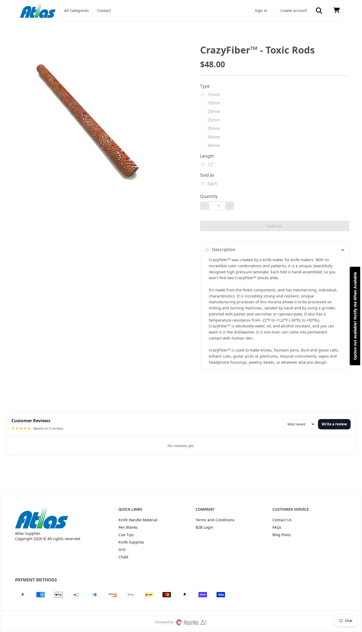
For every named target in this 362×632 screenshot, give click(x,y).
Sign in (261, 10)
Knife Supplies (131, 542)
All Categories (76, 10)
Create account (293, 10)
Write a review (334, 424)
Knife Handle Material (137, 519)
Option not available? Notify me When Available (354, 316)
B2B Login (204, 527)
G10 (121, 549)
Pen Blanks (128, 527)
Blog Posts (281, 534)
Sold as (207, 175)
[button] (319, 10)
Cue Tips (126, 534)
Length (207, 156)
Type (205, 86)
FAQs (276, 527)
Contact (104, 10)
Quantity (209, 196)
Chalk (123, 556)
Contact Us (282, 519)
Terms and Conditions (215, 519)
